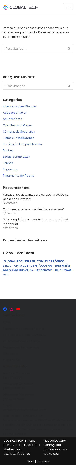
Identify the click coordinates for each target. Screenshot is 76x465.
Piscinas (8, 150)
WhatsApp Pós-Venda (18, 397)
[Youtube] (18, 309)
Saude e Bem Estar (16, 156)
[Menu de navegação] (69, 7)
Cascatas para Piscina (17, 125)
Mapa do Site (12, 360)
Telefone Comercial (16, 375)
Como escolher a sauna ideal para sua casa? (33, 209)
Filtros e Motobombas (18, 138)
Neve (30, 461)
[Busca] (69, 48)
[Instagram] (11, 309)
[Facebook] (5, 309)
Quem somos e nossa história (23, 328)
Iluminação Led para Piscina (22, 144)
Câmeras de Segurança (19, 131)
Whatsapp (10, 353)
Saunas (8, 163)
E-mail (24, 407)
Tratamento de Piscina (18, 175)
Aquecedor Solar (14, 112)
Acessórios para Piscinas (19, 106)
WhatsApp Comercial (18, 386)
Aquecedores (12, 119)
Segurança (10, 169)
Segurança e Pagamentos (21, 347)
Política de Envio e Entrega (21, 341)
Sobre (7, 322)
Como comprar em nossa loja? (24, 335)
